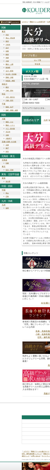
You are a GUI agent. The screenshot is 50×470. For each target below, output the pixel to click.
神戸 (7, 148)
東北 (3, 166)
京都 (7, 145)
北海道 (4, 160)
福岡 (7, 208)
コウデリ (25, 22)
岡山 (7, 193)
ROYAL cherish (31, 83)
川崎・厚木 (9, 91)
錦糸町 (8, 67)
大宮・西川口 (10, 97)
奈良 (7, 151)
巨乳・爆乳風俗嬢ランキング (32, 454)
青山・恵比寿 (10, 38)
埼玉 (3, 94)
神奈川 (4, 84)
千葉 (3, 104)
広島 (7, 196)
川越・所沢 (9, 100)
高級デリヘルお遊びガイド (40, 451)
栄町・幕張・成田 (12, 110)
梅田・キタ (9, 122)
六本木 (8, 45)
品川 (7, 48)
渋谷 (7, 35)
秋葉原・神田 (10, 81)
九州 (3, 205)
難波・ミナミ (10, 125)
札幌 (7, 163)
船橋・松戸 (9, 107)
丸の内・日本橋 (11, 74)
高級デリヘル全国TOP (37, 22)
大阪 (3, 119)
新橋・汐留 (9, 77)
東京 (3, 31)
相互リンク (25, 456)
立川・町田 (9, 71)
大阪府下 (9, 138)
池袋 (7, 58)
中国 (3, 190)
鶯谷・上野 (9, 64)
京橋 (7, 135)
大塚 (7, 61)
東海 (3, 178)
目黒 (7, 51)
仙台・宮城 (9, 170)
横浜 (7, 87)
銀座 (7, 54)
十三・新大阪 (10, 129)
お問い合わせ (35, 456)
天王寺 (8, 132)
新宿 (7, 41)
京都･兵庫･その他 (9, 142)
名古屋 (8, 181)
